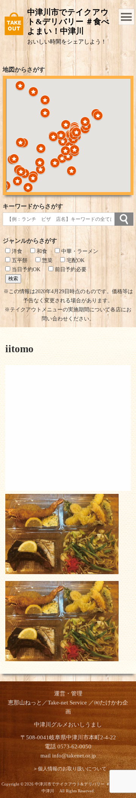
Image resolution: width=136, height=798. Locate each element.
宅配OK (75, 260)
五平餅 (19, 260)
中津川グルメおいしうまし (68, 724)
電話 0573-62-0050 (68, 746)
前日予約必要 (70, 269)
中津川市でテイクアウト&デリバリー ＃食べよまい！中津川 (68, 22)
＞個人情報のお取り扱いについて (70, 768)
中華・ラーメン (79, 251)
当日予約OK (25, 269)
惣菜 (46, 260)
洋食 (16, 251)
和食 (41, 251)
